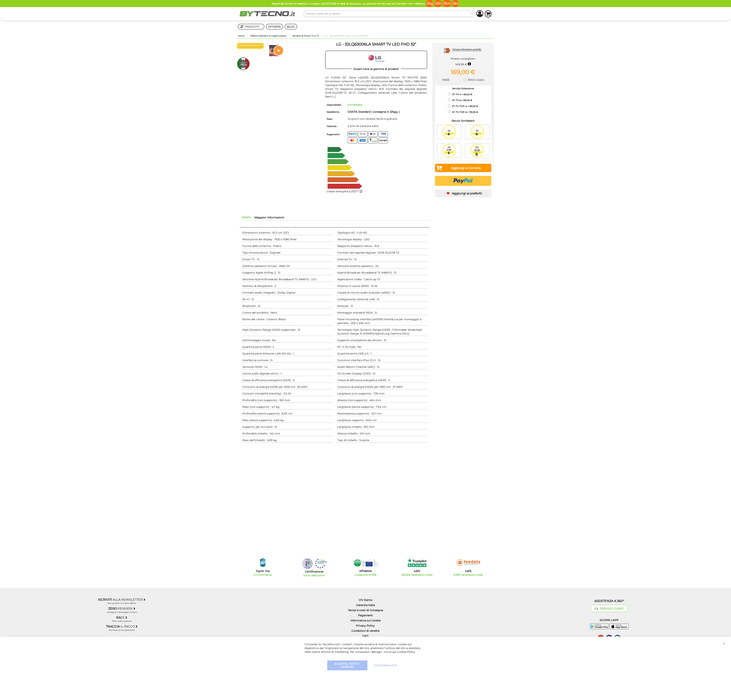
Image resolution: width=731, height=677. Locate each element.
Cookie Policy (406, 652)
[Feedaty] (468, 563)
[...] (334, 96)
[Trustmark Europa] (320, 564)
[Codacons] (365, 563)
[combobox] (389, 14)
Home (241, 35)
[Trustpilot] (417, 563)
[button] (278, 50)
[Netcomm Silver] (307, 564)
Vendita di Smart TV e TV (306, 35)
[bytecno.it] (267, 14)
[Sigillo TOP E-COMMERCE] (262, 563)
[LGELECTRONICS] (376, 60)
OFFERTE (274, 26)
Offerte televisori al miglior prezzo (268, 35)
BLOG (291, 26)
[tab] (246, 217)
